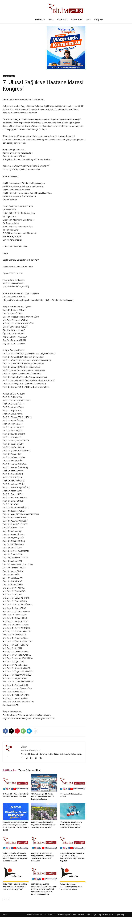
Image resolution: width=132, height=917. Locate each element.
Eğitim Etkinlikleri (9, 76)
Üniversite (62, 19)
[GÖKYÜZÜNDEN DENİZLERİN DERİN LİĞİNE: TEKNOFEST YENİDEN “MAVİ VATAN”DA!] (72, 811)
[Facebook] (5, 731)
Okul (50, 19)
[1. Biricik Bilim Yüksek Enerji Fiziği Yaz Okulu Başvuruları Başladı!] (15, 783)
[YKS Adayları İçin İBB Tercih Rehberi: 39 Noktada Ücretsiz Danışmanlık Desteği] (44, 783)
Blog (88, 19)
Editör (24, 746)
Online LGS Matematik (34, 915)
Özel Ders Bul (49, 915)
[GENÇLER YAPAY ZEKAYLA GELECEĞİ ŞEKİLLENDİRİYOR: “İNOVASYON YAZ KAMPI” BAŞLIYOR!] (44, 842)
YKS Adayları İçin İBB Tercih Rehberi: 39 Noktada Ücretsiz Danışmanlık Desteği (42, 796)
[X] (11, 731)
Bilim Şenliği (91, 915)
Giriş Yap (98, 19)
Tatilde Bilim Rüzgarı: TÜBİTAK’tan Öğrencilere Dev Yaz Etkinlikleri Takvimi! (71, 886)
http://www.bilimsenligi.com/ (30, 750)
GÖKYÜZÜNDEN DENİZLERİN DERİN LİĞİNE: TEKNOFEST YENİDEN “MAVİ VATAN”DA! (71, 824)
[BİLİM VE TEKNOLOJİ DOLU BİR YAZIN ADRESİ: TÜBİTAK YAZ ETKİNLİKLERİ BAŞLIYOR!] (15, 873)
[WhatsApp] (23, 731)
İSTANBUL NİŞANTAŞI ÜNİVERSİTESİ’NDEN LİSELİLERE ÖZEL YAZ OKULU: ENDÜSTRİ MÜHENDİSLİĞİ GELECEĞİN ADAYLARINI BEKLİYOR (43, 889)
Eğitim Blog (120, 915)
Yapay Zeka (76, 19)
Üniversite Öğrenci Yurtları (66, 915)
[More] (35, 731)
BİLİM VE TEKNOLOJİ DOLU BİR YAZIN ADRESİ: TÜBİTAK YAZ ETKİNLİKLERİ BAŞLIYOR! (15, 886)
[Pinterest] (17, 731)
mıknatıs (81, 915)
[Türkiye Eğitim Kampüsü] (66, 8)
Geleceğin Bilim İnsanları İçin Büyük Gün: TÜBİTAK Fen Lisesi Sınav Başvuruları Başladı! (43, 824)
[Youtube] (41, 758)
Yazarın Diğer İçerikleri (29, 770)
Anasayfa (40, 19)
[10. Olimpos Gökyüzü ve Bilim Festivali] (72, 783)
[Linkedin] (32, 758)
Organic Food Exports (105, 915)
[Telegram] (29, 731)
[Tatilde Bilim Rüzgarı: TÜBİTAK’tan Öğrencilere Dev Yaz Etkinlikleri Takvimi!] (72, 873)
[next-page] (8, 899)
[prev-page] (4, 899)
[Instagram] (27, 758)
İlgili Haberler (9, 770)
